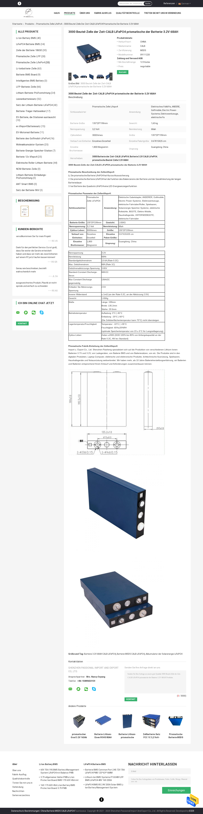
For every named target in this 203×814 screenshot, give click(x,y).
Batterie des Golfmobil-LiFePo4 (32, 138)
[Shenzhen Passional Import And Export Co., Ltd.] (28, 13)
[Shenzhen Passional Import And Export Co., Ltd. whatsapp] (27, 312)
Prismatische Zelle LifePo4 (49, 24)
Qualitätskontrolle (128, 13)
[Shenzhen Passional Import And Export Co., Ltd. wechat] (35, 312)
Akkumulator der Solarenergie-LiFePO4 (164, 654)
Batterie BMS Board (26, 74)
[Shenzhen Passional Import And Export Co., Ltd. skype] (43, 312)
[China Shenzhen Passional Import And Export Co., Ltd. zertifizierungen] (24, 211)
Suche (147, 4)
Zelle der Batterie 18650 (29, 50)
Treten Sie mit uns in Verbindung (162, 13)
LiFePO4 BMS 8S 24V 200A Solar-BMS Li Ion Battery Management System (104, 786)
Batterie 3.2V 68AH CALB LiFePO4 (100, 654)
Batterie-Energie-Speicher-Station (34, 150)
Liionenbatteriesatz (26, 99)
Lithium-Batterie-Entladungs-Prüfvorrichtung (31, 176)
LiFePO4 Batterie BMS (28, 44)
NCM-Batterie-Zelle (26, 169)
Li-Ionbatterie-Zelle (26, 68)
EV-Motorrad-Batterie (27, 132)
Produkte (69, 13)
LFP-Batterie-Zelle (26, 86)
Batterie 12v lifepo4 (26, 156)
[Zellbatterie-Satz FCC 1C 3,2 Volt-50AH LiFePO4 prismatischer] (151, 721)
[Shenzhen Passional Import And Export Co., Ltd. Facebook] (19, 3)
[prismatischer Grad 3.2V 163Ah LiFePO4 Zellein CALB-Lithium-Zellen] (78, 721)
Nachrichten (18, 791)
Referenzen (169, 3)
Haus (57, 13)
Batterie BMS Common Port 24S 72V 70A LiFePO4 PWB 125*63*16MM (105, 771)
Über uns (85, 13)
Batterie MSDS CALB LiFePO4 (131, 654)
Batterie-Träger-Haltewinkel (31, 111)
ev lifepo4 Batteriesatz (28, 126)
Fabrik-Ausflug (102, 13)
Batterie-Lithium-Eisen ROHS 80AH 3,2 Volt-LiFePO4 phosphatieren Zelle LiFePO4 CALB (103, 736)
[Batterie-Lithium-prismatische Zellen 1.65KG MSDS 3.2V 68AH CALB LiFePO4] (127, 721)
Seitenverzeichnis (21, 795)
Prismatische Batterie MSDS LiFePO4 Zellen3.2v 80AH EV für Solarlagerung (176, 736)
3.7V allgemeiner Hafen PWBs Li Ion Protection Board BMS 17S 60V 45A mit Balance (60, 779)
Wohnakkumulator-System (30, 144)
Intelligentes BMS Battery (30, 80)
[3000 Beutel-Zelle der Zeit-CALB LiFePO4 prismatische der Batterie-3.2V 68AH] (89, 54)
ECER (191, 811)
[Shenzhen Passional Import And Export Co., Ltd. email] (19, 312)
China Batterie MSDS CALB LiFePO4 (57, 811)
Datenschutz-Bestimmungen (25, 811)
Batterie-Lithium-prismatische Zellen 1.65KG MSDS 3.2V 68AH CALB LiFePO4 (127, 736)
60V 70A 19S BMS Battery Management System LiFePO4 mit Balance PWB (60, 771)
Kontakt (122, 72)
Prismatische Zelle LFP (28, 56)
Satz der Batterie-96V (27, 190)
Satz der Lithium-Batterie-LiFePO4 (34, 105)
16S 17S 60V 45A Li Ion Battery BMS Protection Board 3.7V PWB (58, 786)
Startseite (17, 24)
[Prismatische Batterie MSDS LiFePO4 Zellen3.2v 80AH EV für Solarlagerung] (175, 721)
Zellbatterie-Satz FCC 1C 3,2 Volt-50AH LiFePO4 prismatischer (151, 736)
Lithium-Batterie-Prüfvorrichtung (33, 92)
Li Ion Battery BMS (26, 38)
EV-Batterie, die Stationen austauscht (36, 117)
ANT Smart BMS (24, 184)
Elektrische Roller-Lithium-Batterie (34, 162)
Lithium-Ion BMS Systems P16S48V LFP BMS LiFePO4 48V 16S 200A (104, 778)
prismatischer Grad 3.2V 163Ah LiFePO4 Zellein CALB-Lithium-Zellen (79, 736)
